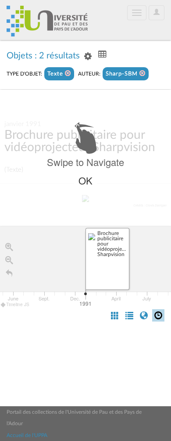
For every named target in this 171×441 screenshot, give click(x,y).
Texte (56, 74)
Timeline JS (17, 304)
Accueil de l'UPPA (27, 435)
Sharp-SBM (122, 74)
